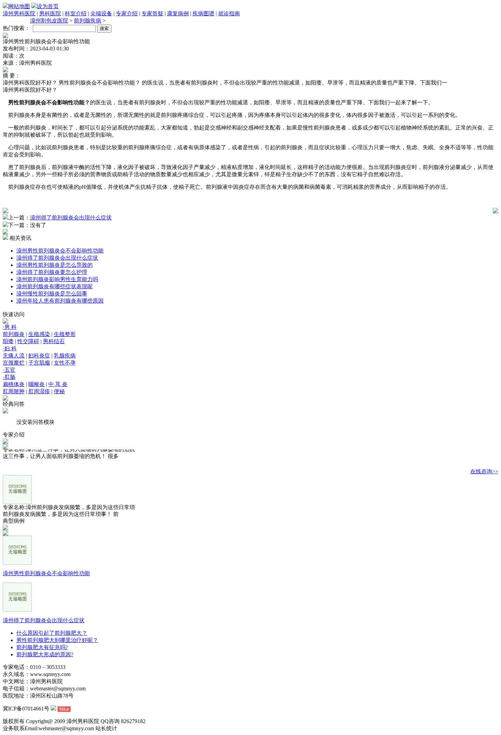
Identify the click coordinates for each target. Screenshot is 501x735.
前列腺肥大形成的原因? (44, 654)
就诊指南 (229, 13)
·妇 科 (10, 348)
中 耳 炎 (57, 384)
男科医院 (50, 13)
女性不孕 (65, 363)
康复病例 (178, 13)
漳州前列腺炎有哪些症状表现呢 (54, 286)
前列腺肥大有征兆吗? (42, 647)
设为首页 (48, 6)
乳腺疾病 (65, 355)
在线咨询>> (484, 471)
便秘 (59, 391)
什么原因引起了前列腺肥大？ (51, 633)
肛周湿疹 (39, 391)
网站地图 (19, 6)
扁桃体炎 (14, 384)
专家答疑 (152, 13)
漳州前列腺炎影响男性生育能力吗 (57, 279)
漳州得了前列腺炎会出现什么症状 (71, 217)
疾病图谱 (203, 13)
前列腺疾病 (87, 21)
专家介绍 (127, 13)
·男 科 (10, 327)
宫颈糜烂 (14, 363)
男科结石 (54, 341)
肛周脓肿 (14, 391)
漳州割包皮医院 (49, 21)
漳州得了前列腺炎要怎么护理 (51, 272)
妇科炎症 (39, 355)
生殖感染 (39, 334)
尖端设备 (101, 13)
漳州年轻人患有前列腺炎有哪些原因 (60, 301)
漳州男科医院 (19, 13)
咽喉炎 (36, 384)
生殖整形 (65, 334)
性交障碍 (28, 341)
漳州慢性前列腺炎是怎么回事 (51, 293)
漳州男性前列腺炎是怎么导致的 (54, 265)
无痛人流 (14, 355)
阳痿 (8, 341)
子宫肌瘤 (39, 363)
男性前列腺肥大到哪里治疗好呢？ (57, 640)
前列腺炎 (14, 334)
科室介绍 (76, 13)
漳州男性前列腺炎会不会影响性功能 (60, 251)
